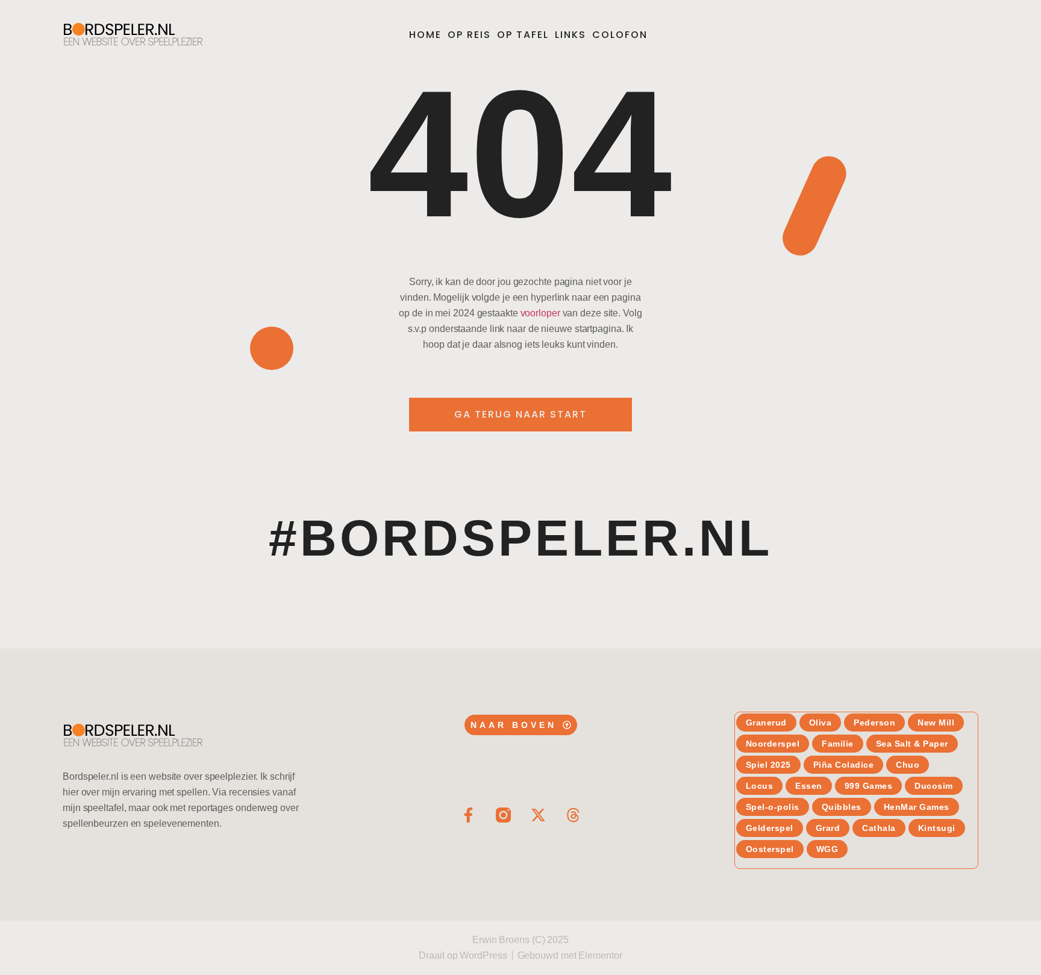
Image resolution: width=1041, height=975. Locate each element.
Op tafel (523, 35)
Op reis (469, 35)
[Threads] (573, 815)
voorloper (540, 313)
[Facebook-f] (468, 815)
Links (570, 35)
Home (425, 35)
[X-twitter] (538, 815)
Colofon (620, 35)
